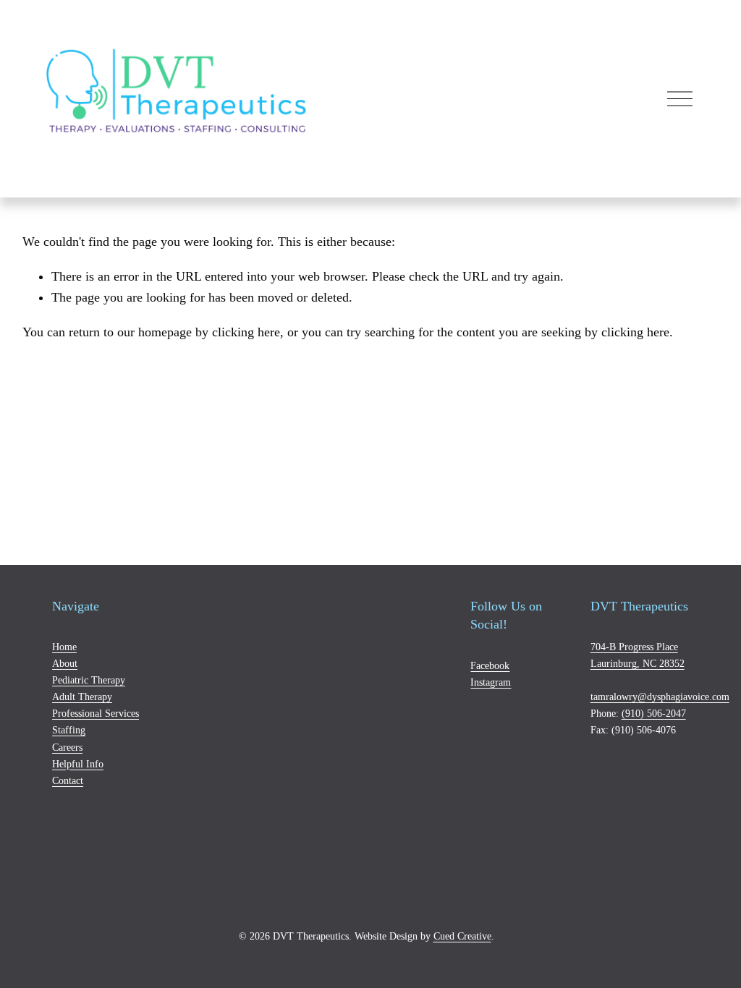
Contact (67, 780)
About (64, 663)
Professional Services (95, 713)
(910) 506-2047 (654, 713)
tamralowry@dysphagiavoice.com (659, 696)
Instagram (490, 682)
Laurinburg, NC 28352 (637, 663)
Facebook (489, 665)
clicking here (246, 332)
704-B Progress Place (634, 646)
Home (64, 646)
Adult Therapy (82, 696)
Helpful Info (77, 764)
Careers (67, 747)
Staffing (68, 730)
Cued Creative (462, 936)
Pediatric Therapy (88, 680)
